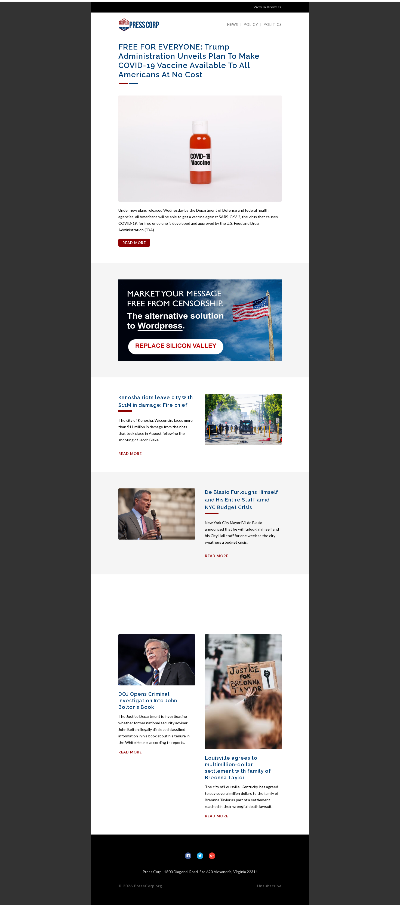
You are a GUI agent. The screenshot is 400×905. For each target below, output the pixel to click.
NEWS (232, 24)
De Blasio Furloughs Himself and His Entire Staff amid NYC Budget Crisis (241, 499)
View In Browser (268, 7)
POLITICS (273, 24)
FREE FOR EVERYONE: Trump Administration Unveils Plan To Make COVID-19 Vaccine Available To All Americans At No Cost (189, 60)
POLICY (251, 24)
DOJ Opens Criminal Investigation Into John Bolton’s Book (147, 700)
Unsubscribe (269, 886)
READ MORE (134, 243)
